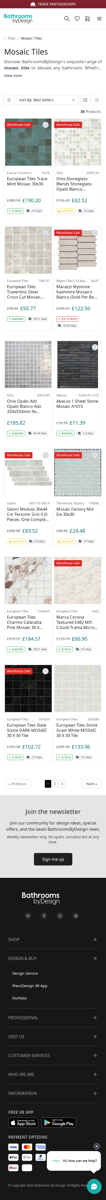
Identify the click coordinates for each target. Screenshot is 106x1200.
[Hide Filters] (9, 100)
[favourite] (78, 18)
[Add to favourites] (45, 125)
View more (13, 75)
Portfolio (19, 998)
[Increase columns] (97, 100)
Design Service (25, 973)
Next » (91, 783)
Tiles (11, 38)
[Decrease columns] (85, 100)
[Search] (67, 18)
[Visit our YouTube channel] (60, 916)
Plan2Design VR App (29, 985)
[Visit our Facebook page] (44, 916)
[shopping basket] (88, 18)
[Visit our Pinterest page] (76, 916)
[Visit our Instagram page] (28, 916)
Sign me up (53, 859)
